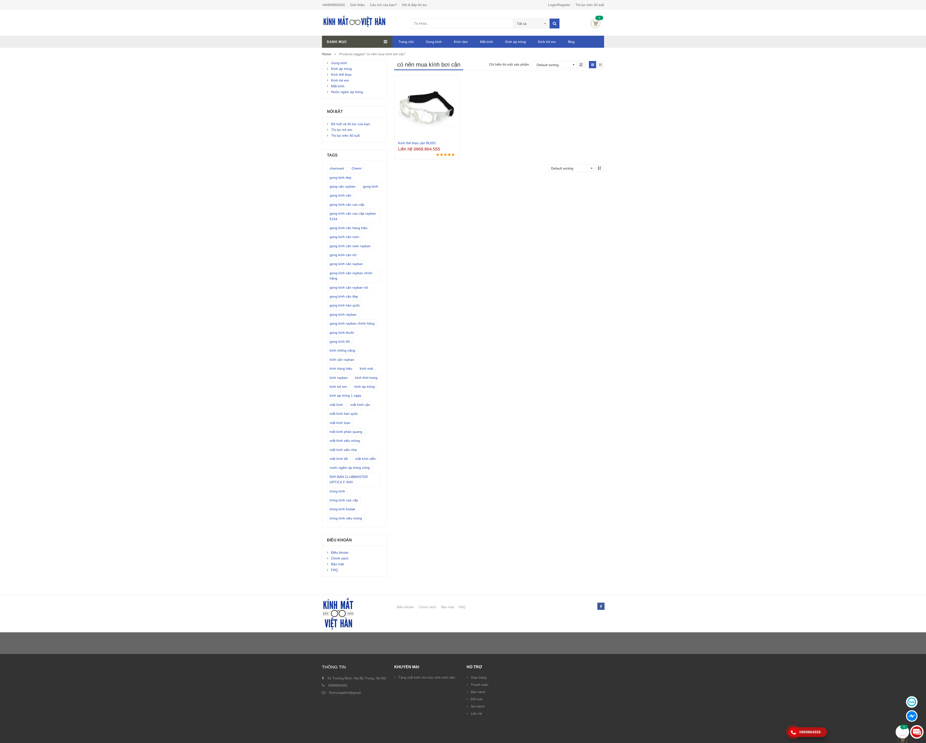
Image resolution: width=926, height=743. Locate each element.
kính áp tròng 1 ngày (345, 395)
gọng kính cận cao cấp (347, 204)
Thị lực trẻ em (341, 130)
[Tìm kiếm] (554, 23)
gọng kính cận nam (344, 237)
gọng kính (370, 186)
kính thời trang (366, 378)
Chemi (356, 168)
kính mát (366, 368)
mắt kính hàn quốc (344, 414)
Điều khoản (339, 552)
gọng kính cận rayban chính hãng (351, 275)
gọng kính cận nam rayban (350, 246)
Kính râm (461, 42)
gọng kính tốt (340, 341)
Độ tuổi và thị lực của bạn (350, 124)
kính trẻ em (338, 387)
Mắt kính (486, 42)
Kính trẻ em (547, 42)
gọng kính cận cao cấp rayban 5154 (353, 216)
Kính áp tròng (515, 42)
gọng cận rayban (342, 186)
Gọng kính (434, 42)
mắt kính (336, 405)
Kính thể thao (341, 74)
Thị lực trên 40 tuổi (589, 5)
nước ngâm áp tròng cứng (350, 468)
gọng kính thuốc (342, 332)
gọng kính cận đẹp (344, 296)
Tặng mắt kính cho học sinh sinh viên (426, 677)
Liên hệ (476, 714)
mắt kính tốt (339, 459)
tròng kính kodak (342, 509)
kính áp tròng (364, 387)
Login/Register (559, 5)
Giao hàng (479, 677)
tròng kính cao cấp (344, 500)
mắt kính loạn (340, 423)
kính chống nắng (342, 350)
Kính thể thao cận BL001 (417, 143)
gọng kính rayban (343, 314)
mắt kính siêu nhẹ (343, 450)
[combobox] (531, 23)
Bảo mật (337, 564)
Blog (571, 42)
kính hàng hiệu (341, 368)
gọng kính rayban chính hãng (352, 323)
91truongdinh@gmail (345, 693)
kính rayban (339, 378)
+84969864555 (333, 5)
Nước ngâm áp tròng (347, 92)
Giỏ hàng (595, 23)
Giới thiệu (357, 5)
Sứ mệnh (478, 706)
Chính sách (339, 558)
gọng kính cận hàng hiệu (349, 228)
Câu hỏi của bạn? (383, 5)
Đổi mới (477, 699)
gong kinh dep (340, 177)
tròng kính (337, 491)
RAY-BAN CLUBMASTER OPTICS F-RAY (349, 479)
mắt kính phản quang (346, 432)
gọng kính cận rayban (346, 264)
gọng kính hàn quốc (345, 305)
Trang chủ (406, 42)
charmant (337, 168)
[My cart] (902, 731)
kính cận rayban (342, 359)
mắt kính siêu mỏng (345, 441)
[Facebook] (601, 606)
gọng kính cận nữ (343, 255)
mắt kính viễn (365, 459)
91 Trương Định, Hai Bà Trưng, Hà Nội (356, 678)
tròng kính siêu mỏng (346, 518)
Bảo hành (478, 692)
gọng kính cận (340, 195)
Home (326, 54)
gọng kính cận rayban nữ (349, 287)
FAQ (334, 570)
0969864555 (337, 685)
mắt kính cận (360, 405)
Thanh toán (479, 685)
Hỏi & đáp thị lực (414, 5)
